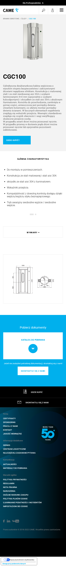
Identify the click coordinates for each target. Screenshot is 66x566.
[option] (33, 41)
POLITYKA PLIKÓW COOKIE (15, 499)
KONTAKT (7, 430)
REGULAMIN (8, 483)
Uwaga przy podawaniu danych (14, 563)
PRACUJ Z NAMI (10, 426)
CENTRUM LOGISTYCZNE (14, 449)
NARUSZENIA (9, 491)
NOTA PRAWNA (10, 487)
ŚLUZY (24, 19)
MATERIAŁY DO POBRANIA (15, 468)
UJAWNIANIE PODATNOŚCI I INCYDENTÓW (22, 502)
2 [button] (35, 214)
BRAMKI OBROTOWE (11, 19)
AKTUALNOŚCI (10, 464)
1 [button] (30, 214)
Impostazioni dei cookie (15, 506)
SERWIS (6, 445)
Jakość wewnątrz (12, 434)
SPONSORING (9, 422)
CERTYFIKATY (9, 418)
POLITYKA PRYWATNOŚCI (15, 479)
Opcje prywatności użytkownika (22, 560)
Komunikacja (8, 460)
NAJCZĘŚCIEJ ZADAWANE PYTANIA (19, 453)
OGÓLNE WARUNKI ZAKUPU (15, 495)
